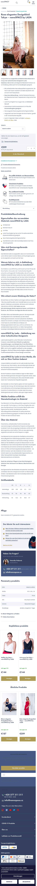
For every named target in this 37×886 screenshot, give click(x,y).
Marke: (6, 171)
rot (9, 120)
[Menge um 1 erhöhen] (34, 148)
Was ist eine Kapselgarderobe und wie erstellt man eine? (19, 534)
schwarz (27, 118)
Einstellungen (18, 876)
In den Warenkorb (18, 154)
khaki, (6, 120)
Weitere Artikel (7, 545)
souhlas (26, 870)
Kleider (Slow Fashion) (9, 616)
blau (12, 120)
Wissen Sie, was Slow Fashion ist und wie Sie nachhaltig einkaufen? (18, 539)
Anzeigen (9, 678)
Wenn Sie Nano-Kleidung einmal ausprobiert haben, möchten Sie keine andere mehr (20, 529)
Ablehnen (9, 881)
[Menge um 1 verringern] (28, 148)
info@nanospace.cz (14, 572)
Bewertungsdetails (21, 11)
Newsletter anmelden (18, 768)
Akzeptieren (26, 881)
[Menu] (33, 3)
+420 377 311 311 (13, 569)
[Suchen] (16, 3)
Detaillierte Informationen (8, 161)
